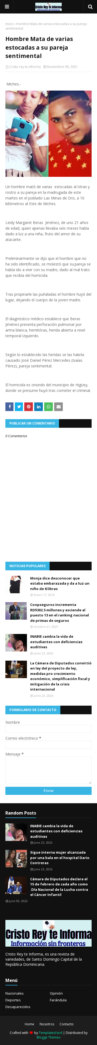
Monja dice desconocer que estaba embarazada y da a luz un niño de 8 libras (59, 583)
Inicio (9, 24)
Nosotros (47, 1024)
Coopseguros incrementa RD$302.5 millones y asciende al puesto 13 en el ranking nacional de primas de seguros (59, 612)
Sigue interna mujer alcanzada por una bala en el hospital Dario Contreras (59, 857)
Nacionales (14, 993)
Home (29, 1024)
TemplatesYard (50, 1032)
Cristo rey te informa (25, 66)
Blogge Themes (48, 1037)
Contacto (67, 1024)
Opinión (56, 993)
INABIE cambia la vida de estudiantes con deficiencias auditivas (56, 641)
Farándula (58, 1000)
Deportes (13, 1000)
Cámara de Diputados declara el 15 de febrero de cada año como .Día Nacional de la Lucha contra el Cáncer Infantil (59, 887)
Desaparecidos (17, 1006)
